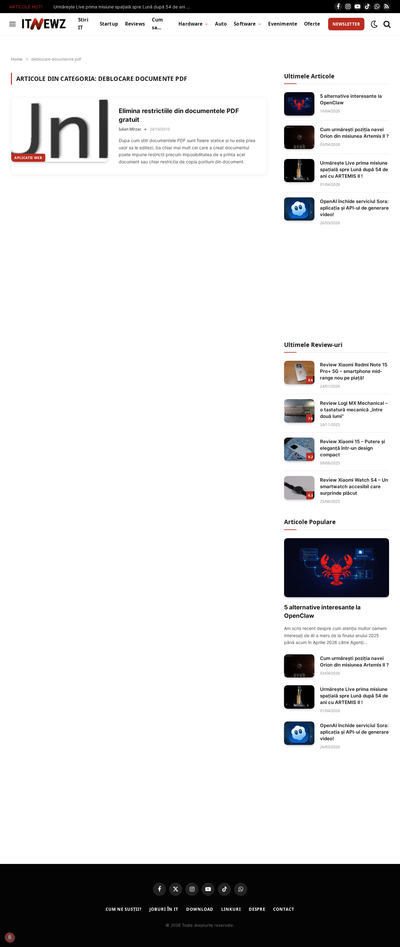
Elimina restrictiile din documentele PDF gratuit (179, 115)
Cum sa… (157, 24)
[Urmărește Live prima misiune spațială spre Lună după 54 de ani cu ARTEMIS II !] (299, 170)
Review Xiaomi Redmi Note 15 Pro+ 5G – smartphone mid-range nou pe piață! (353, 371)
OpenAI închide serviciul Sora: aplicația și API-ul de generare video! (354, 207)
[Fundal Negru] (374, 24)
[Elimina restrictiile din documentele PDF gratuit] (59, 129)
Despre (257, 909)
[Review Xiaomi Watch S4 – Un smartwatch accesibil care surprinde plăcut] (299, 487)
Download (199, 909)
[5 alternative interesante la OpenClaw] (299, 104)
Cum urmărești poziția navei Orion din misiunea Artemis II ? (354, 132)
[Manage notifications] (10, 937)
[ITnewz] (43, 24)
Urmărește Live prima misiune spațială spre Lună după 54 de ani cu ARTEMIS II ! (123, 6)
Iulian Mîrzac (130, 129)
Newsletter (346, 24)
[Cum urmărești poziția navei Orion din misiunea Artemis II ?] (299, 137)
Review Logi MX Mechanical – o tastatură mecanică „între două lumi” (354, 409)
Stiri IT (83, 24)
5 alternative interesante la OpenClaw (351, 99)
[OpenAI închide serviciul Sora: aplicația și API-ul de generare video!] (299, 209)
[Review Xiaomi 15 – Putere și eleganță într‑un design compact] (299, 449)
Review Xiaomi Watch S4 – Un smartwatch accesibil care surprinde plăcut (354, 486)
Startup (109, 24)
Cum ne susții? (124, 909)
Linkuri (231, 909)
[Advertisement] (336, 283)
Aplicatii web (28, 157)
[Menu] (12, 24)
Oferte (312, 24)
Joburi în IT (163, 909)
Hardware (190, 24)
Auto (221, 24)
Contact (283, 909)
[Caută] (386, 24)
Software (245, 24)
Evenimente (283, 24)
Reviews (135, 24)
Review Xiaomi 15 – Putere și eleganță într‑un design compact (352, 448)
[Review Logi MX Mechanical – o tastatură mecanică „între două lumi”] (299, 411)
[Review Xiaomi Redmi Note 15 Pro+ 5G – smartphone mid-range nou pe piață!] (299, 372)
